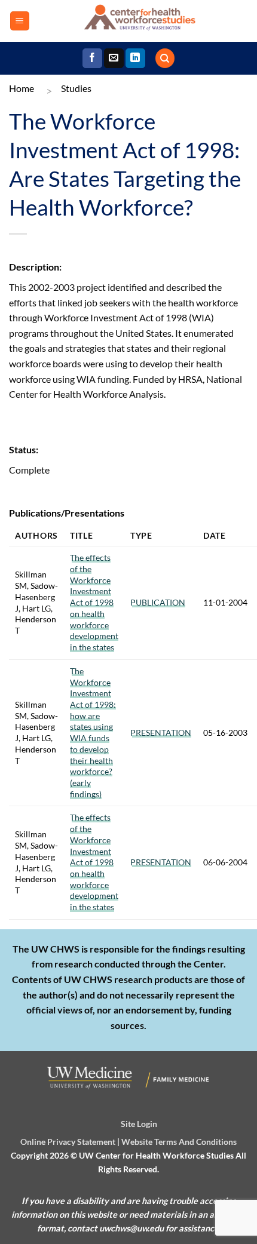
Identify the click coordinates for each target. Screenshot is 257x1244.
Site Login (139, 1124)
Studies (76, 88)
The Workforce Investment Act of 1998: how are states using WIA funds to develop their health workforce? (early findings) (93, 732)
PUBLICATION (157, 602)
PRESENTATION (160, 732)
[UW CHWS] (139, 21)
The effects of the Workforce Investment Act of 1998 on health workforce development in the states (94, 602)
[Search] (165, 58)
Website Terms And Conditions (179, 1142)
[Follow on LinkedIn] (135, 58)
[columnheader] (36, 535)
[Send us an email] (114, 58)
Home (21, 88)
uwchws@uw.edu (131, 1228)
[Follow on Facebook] (92, 58)
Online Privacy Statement (67, 1142)
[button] (19, 21)
